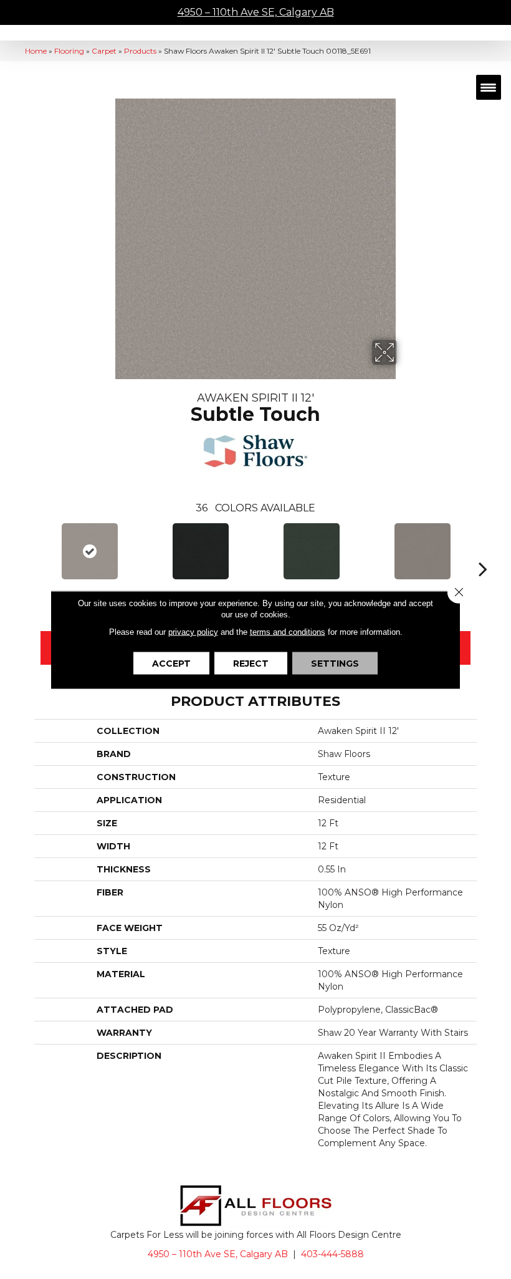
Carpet (104, 51)
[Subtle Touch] (89, 551)
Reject (251, 662)
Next (483, 550)
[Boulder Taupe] (422, 551)
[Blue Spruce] (311, 551)
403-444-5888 (332, 1254)
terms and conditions (287, 631)
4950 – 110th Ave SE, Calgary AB (256, 12)
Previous (28, 550)
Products (140, 51)
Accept (171, 662)
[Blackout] (200, 551)
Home (36, 51)
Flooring (69, 51)
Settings (335, 662)
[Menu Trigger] (488, 87)
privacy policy (193, 631)
